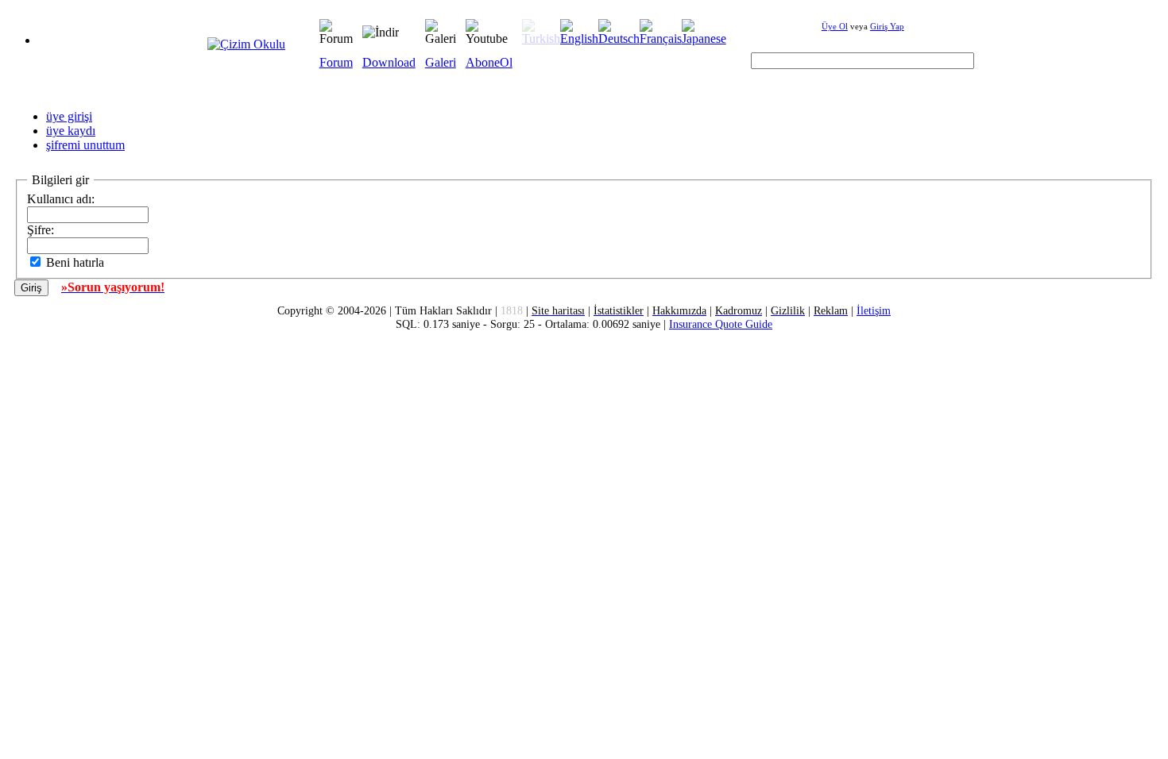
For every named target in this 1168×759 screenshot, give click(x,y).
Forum (336, 62)
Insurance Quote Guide (720, 324)
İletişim (874, 310)
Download (389, 62)
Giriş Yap (887, 26)
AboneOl (489, 62)
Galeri (440, 62)
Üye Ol (835, 26)
